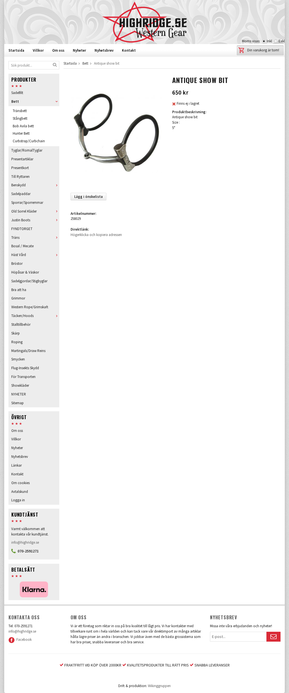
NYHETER (18, 394)
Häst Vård (18, 254)
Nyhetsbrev (104, 50)
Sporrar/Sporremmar (27, 202)
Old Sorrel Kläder (24, 211)
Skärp (15, 333)
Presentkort (20, 167)
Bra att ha (18, 289)
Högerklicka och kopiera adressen (96, 234)
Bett (15, 101)
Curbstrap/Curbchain (29, 141)
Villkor (38, 50)
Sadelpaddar (20, 193)
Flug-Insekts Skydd (25, 368)
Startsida (16, 50)
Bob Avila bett (23, 126)
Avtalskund (19, 491)
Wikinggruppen (159, 685)
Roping (17, 342)
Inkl (269, 41)
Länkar (16, 465)
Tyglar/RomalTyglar (26, 150)
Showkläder (20, 385)
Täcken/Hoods (22, 315)
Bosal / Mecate (22, 246)
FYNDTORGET (21, 228)
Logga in (18, 500)
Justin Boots (20, 220)
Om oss (58, 50)
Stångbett (20, 118)
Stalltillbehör (20, 324)
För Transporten (23, 376)
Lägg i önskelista (88, 196)
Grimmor (18, 298)
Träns (15, 237)
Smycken (18, 359)
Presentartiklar (22, 159)
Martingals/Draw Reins (28, 350)
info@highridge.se (25, 542)
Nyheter (79, 50)
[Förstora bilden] (116, 132)
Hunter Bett (21, 133)
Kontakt (129, 50)
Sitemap (17, 403)
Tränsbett (20, 110)
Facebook (23, 639)
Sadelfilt (17, 92)
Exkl (282, 41)
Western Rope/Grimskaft (29, 307)
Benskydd (18, 185)
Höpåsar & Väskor (25, 272)
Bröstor (17, 263)
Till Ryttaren (20, 176)
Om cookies (20, 482)
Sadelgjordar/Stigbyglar (29, 281)
